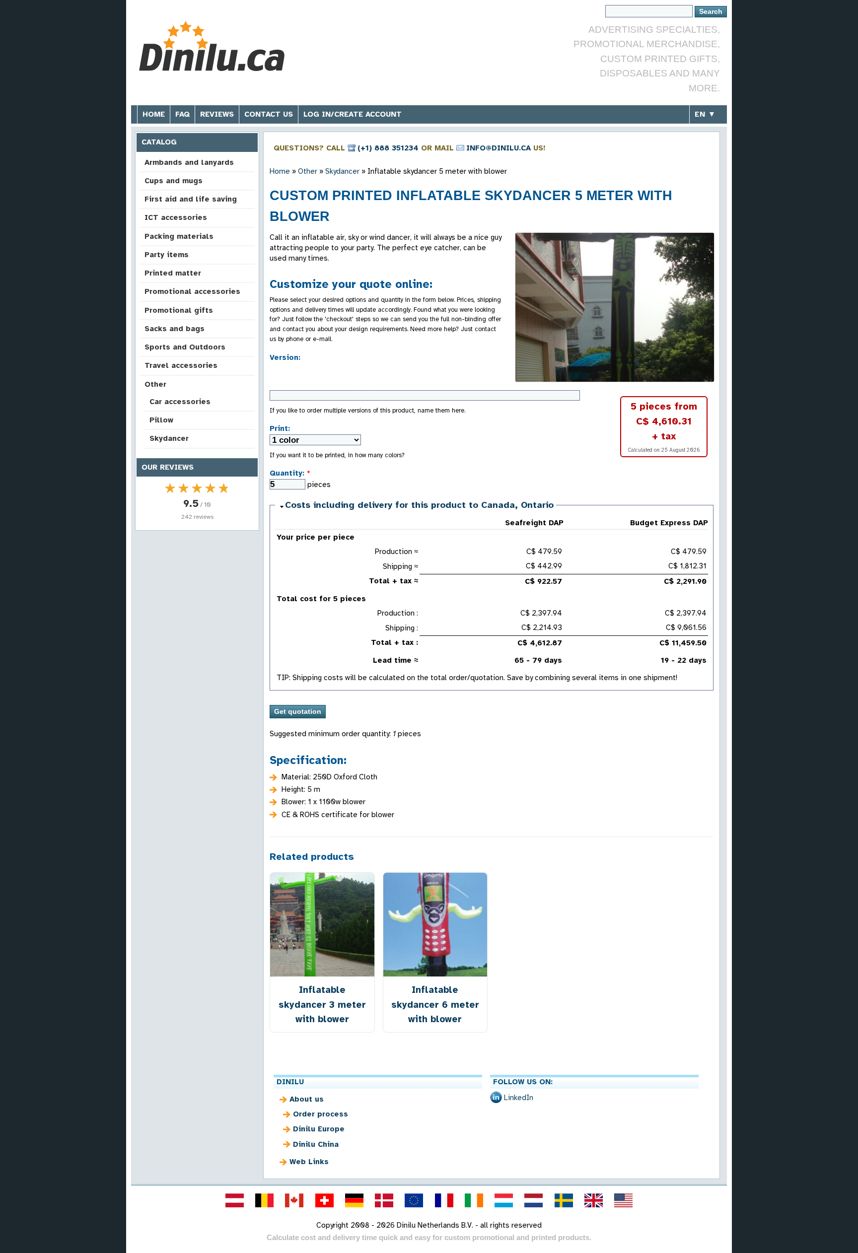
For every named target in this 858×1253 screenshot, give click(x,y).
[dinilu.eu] (414, 1200)
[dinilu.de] (354, 1200)
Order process (320, 1114)
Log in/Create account (352, 114)
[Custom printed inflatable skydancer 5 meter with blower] (614, 307)
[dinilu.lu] (504, 1200)
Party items (166, 254)
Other (155, 384)
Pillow (161, 420)
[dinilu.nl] (534, 1200)
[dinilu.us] (624, 1200)
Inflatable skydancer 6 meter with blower (435, 1004)
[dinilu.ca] (294, 1200)
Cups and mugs (173, 180)
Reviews (217, 114)
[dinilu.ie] (474, 1200)
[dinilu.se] (563, 1200)
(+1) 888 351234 (388, 147)
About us (306, 1099)
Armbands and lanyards (189, 162)
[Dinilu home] (211, 47)
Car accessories (180, 401)
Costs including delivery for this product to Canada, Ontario (419, 504)
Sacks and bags (174, 328)
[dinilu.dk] (384, 1200)
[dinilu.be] (265, 1200)
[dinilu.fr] (444, 1200)
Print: (280, 428)
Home (154, 114)
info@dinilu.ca (498, 147)
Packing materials (179, 236)
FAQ (182, 114)
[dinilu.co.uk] (593, 1200)
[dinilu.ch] (324, 1200)
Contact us (268, 114)
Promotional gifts (178, 310)
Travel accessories (180, 365)
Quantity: (290, 473)
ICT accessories (175, 217)
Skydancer (169, 438)
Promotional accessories (192, 291)
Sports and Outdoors (184, 347)
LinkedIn (518, 1097)
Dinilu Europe (319, 1128)
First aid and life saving (190, 199)
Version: (285, 357)
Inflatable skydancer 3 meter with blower (322, 1004)
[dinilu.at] (234, 1200)
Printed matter (172, 273)
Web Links (309, 1161)
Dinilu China (316, 1144)
